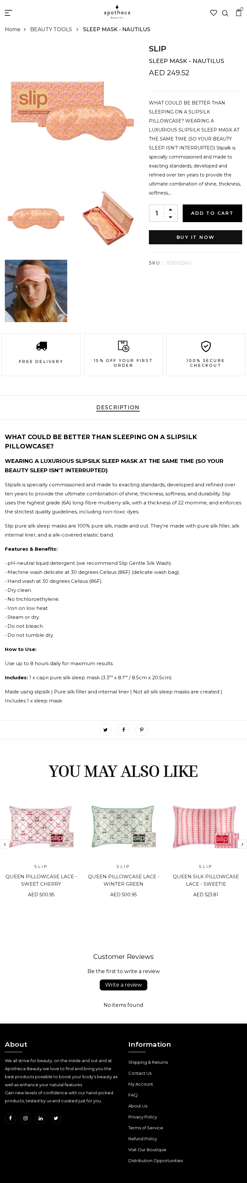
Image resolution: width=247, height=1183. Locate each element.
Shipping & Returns (148, 1062)
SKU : (156, 263)
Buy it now (196, 237)
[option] (41, 849)
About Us (137, 1105)
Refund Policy (142, 1138)
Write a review (123, 985)
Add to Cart (212, 213)
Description (118, 407)
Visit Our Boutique (147, 1149)
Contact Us (139, 1073)
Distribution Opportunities (155, 1160)
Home (13, 29)
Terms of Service (145, 1127)
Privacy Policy (142, 1116)
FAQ (133, 1094)
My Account (140, 1084)
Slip (157, 48)
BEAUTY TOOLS (51, 29)
